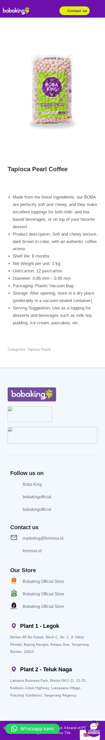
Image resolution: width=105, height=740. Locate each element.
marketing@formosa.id (43, 538)
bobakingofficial (37, 497)
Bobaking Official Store (43, 581)
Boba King (32, 484)
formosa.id (32, 551)
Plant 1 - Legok (39, 626)
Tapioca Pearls (39, 349)
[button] (100, 10)
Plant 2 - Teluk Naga (46, 669)
